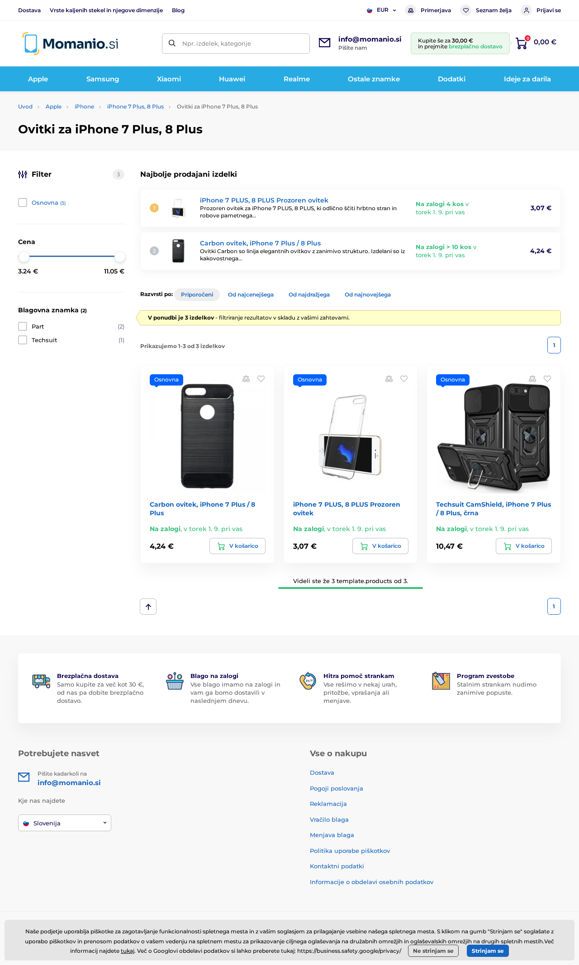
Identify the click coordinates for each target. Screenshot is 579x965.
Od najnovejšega (368, 294)
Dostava (29, 10)
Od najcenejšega (251, 294)
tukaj (127, 950)
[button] (261, 378)
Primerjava (436, 10)
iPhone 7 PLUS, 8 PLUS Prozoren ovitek (264, 200)
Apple (54, 106)
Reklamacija (328, 803)
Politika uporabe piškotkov (350, 850)
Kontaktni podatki (337, 866)
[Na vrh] (148, 606)
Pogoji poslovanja (336, 788)
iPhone (84, 106)
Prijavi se (548, 10)
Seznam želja (494, 10)
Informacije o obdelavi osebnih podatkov (371, 881)
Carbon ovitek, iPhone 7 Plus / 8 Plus (260, 243)
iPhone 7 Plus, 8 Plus (135, 106)
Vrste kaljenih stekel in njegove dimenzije (106, 10)
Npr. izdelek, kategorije (216, 43)
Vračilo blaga (329, 819)
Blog (178, 10)
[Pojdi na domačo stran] (70, 44)
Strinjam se (488, 950)
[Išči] (172, 43)
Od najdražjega (309, 294)
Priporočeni (197, 294)
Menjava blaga (332, 834)
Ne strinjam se (433, 950)
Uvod (25, 106)
